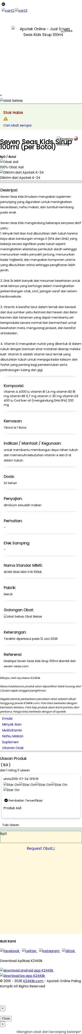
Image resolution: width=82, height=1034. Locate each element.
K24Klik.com (33, 981)
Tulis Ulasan (10, 825)
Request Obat (39, 848)
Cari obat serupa (17, 125)
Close (6, 1019)
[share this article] (67, 31)
